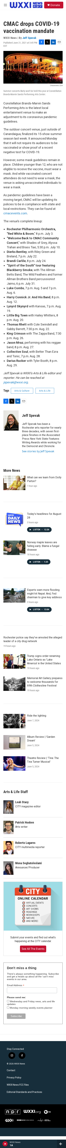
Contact (11, 1070)
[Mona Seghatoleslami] (8, 868)
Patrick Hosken (24, 822)
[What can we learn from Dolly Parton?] (14, 483)
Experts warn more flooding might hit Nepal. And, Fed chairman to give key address (44, 593)
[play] (5, 1143)
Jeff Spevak (29, 38)
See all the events (33, 949)
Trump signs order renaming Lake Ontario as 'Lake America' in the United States (44, 659)
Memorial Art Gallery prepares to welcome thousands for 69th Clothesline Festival (44, 682)
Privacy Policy (14, 1077)
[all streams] (61, 1144)
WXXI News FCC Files (18, 1085)
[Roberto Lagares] (8, 847)
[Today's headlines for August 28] (14, 519)
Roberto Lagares (25, 843)
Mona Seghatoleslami (28, 863)
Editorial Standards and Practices (24, 1092)
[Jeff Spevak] (11, 420)
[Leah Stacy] (8, 807)
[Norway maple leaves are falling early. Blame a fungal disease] (14, 548)
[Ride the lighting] (14, 721)
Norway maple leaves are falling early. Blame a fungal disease (43, 546)
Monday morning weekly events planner (31, 1007)
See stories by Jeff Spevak (38, 451)
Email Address (15, 985)
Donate (55, 5)
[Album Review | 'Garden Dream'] (14, 742)
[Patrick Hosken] (8, 827)
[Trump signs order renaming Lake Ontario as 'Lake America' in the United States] (14, 661)
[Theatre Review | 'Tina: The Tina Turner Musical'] (14, 763)
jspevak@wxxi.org (15, 382)
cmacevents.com (15, 213)
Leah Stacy (22, 802)
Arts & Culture (22, 390)
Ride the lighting (36, 715)
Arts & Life (45, 390)
